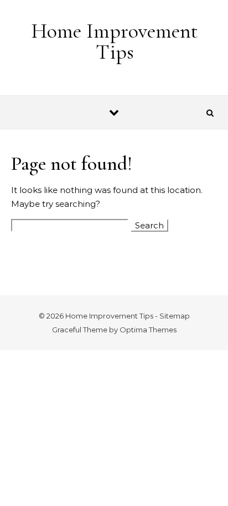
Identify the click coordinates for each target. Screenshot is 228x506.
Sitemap (174, 315)
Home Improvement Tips (114, 41)
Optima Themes (148, 329)
